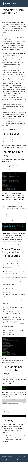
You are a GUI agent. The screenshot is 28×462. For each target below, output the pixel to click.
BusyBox (19, 237)
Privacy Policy (6, 460)
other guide (21, 112)
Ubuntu (22, 323)
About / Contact (21, 460)
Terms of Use (22, 456)
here (24, 142)
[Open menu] (25, 3)
